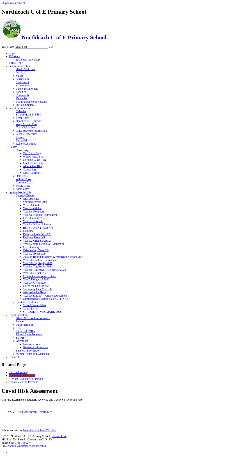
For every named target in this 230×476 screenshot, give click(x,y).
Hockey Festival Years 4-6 (38, 227)
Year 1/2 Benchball (34, 253)
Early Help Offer (25, 331)
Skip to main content (13, 2)
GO (51, 46)
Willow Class (23, 179)
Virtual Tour (15, 62)
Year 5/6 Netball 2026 (35, 272)
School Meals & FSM (28, 114)
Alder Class (22, 188)
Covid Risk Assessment (22, 375)
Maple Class (23, 185)
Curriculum (22, 78)
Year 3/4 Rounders (33, 211)
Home (12, 53)
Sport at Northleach (20, 192)
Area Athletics (31, 198)
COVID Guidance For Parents (26, 378)
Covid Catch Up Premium (23, 381)
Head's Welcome (25, 69)
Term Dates (22, 117)
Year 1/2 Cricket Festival (37, 240)
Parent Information (19, 108)
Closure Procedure (26, 133)
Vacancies (21, 98)
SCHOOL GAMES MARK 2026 (42, 311)
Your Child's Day (26, 127)
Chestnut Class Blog (34, 159)
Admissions (22, 85)
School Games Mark (34, 305)
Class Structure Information (31, 130)
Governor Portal (32, 344)
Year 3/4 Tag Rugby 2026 (37, 266)
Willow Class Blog (33, 156)
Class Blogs (22, 150)
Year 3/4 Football (33, 221)
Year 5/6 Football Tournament (40, 214)
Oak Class (21, 175)
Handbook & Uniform (28, 121)
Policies (20, 321)
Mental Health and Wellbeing (32, 353)
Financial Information (28, 350)
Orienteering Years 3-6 (36, 250)
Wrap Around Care (26, 124)
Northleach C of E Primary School (64, 37)
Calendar (21, 111)
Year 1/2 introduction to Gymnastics (43, 243)
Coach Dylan (30, 308)
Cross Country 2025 (34, 217)
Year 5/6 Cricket (32, 205)
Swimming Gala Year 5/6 (37, 289)
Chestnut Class (24, 182)
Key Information (18, 314)
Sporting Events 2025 (35, 201)
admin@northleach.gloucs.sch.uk (28, 445)
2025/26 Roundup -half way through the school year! (53, 256)
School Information (20, 66)
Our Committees (25, 104)
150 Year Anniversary (28, 59)
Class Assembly (32, 172)
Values (19, 75)
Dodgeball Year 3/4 (34, 237)
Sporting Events (25, 195)
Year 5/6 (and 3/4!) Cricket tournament (45, 295)
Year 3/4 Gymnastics (35, 282)
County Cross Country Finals (39, 276)
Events (20, 137)
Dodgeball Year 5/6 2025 (37, 234)
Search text (7, 46)
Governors (22, 340)
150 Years (14, 56)
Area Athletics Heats (34, 292)
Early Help (22, 140)
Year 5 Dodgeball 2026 (36, 279)
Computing (29, 169)
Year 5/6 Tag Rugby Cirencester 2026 (44, 269)
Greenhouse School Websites (39, 430)
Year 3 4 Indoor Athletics (37, 224)
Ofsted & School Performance (33, 318)
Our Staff (21, 72)
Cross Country (31, 247)
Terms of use (59, 436)
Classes (13, 146)
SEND (20, 327)
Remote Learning (26, 143)
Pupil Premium (24, 324)
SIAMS (20, 337)
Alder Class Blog (33, 166)
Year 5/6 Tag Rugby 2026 (37, 263)
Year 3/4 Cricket (32, 208)
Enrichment (22, 82)
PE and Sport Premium (29, 334)
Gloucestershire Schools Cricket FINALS (46, 298)
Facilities (21, 91)
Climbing (28, 230)
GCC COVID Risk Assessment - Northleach (26, 411)
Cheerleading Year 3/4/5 (36, 285)
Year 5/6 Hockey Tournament (40, 260)
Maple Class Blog (33, 163)
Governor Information (35, 347)
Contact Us (15, 357)
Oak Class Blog (32, 153)
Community (22, 95)
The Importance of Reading (31, 101)
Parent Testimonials (27, 88)
